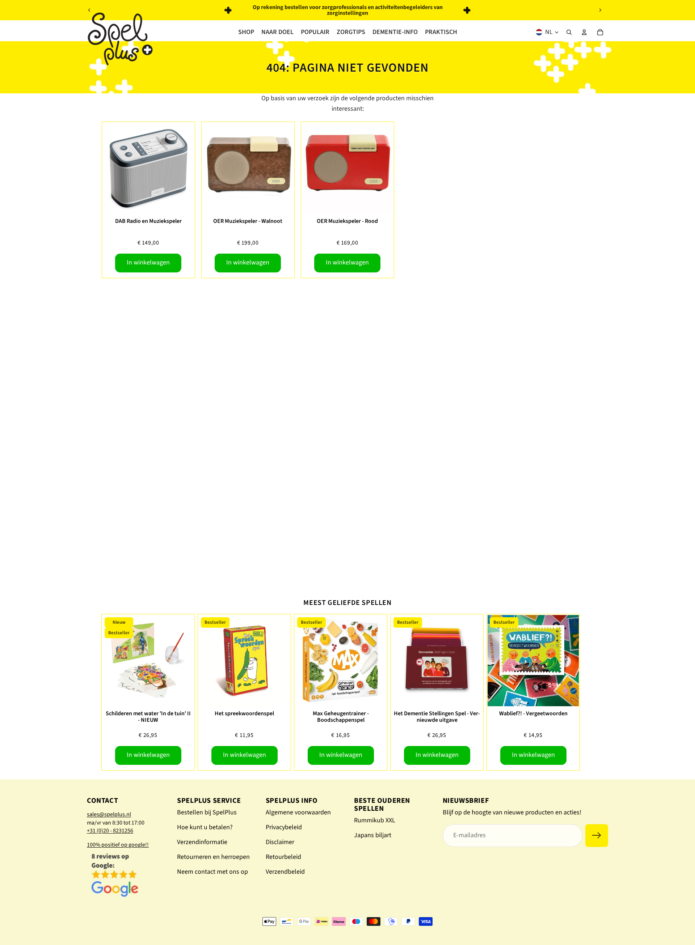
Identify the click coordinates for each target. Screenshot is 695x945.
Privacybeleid (284, 827)
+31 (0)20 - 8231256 (110, 831)
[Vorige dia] (89, 10)
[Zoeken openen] (569, 32)
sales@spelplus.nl (109, 814)
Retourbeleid (283, 856)
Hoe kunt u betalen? (205, 827)
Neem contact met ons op (212, 871)
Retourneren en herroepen (213, 856)
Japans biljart (372, 835)
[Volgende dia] (600, 10)
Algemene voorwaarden (298, 812)
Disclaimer (280, 842)
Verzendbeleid (285, 871)
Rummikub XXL (374, 820)
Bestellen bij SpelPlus (207, 812)
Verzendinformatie (202, 842)
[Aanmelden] (596, 835)
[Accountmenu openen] (584, 32)
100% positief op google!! (118, 845)
